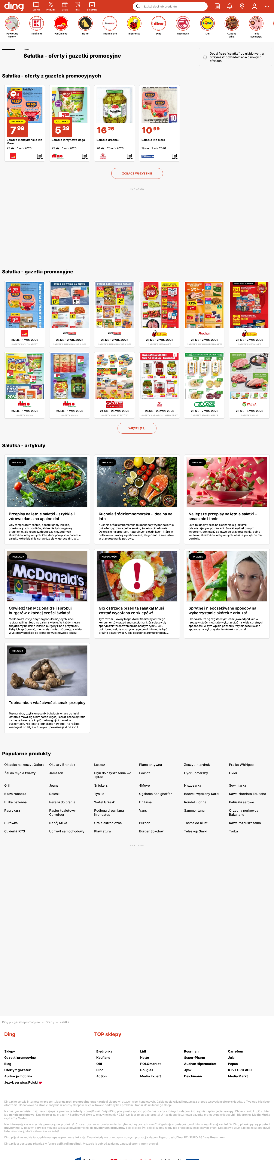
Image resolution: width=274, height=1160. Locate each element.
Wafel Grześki (105, 802)
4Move (144, 785)
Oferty (50, 1022)
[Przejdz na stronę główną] (14, 6)
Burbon (144, 823)
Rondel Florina (195, 802)
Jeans (53, 785)
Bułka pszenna (15, 802)
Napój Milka (58, 823)
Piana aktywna (150, 765)
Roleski (54, 794)
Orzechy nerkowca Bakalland (243, 812)
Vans (143, 810)
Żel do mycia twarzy (20, 773)
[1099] (159, 105)
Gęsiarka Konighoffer (155, 794)
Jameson (56, 773)
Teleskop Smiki (195, 831)
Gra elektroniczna (108, 823)
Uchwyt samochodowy (67, 831)
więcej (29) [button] (137, 428)
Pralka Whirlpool (242, 765)
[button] (217, 6)
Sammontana (194, 810)
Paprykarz (12, 810)
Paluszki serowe (241, 802)
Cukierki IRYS (14, 831)
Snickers (101, 785)
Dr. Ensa (145, 802)
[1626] (115, 105)
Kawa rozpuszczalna (245, 823)
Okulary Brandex (62, 765)
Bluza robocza (15, 794)
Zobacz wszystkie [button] (137, 173)
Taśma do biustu (197, 823)
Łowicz (144, 773)
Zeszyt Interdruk (197, 765)
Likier (233, 773)
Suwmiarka (237, 785)
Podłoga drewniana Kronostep (109, 812)
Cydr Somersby (196, 773)
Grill (7, 785)
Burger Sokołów (151, 831)
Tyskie (99, 794)
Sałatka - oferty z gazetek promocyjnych (51, 76)
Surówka (11, 823)
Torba (233, 831)
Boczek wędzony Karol (201, 794)
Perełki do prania (62, 802)
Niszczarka (192, 785)
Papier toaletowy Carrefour (62, 812)
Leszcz (99, 765)
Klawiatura (102, 831)
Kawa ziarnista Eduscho (247, 794)
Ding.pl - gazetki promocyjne (21, 1022)
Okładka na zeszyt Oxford (24, 765)
